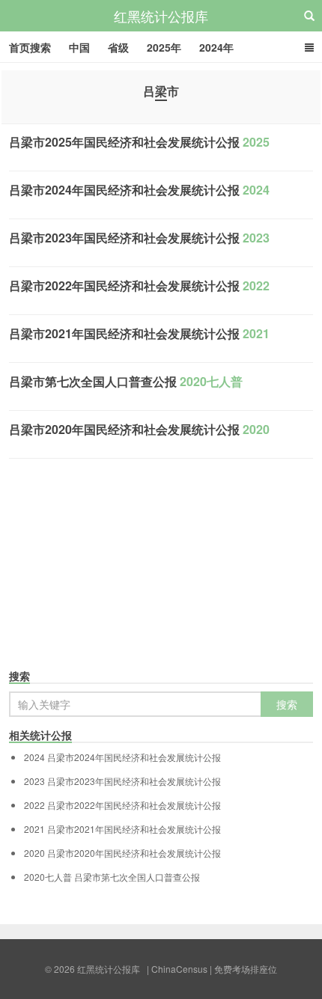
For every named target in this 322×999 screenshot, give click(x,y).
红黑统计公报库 (161, 15)
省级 (118, 47)
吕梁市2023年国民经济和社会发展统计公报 (139, 237)
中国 (79, 47)
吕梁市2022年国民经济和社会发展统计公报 (139, 285)
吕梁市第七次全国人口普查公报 (126, 381)
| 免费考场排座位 (242, 968)
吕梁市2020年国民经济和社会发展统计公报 (139, 429)
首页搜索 (30, 47)
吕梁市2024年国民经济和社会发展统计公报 (139, 189)
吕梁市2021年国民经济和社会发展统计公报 (139, 333)
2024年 (216, 47)
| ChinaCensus (177, 968)
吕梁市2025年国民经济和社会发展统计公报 (139, 141)
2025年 (164, 47)
